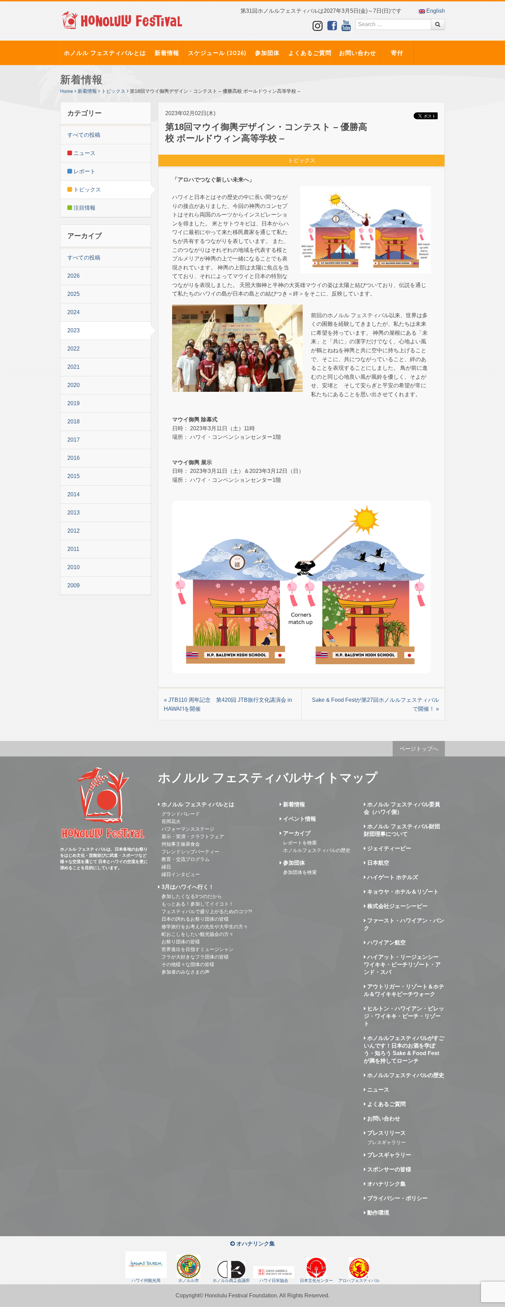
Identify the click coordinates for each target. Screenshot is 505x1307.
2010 (73, 567)
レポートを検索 (300, 842)
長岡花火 (171, 821)
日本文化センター (316, 1280)
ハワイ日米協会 (273, 1280)
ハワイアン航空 (386, 942)
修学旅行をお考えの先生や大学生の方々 (204, 926)
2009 (73, 585)
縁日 (166, 867)
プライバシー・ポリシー (397, 1198)
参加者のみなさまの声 (185, 972)
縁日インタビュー (180, 874)
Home (66, 91)
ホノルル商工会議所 (231, 1280)
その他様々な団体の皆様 (187, 964)
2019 (73, 403)
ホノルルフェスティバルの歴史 (316, 850)
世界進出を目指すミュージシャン (197, 949)
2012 (73, 531)
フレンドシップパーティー (190, 851)
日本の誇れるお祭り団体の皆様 (195, 919)
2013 (73, 513)
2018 (73, 421)
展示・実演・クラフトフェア (192, 836)
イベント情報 (299, 819)
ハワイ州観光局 (146, 1280)
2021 (73, 367)
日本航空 (377, 863)
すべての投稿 (83, 135)
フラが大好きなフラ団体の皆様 (195, 957)
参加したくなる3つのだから (191, 896)
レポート (84, 171)
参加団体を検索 (300, 872)
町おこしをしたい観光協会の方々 (197, 934)
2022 (73, 349)
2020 (73, 385)
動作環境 (377, 1213)
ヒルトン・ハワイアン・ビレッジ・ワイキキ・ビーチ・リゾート (404, 1016)
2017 (73, 440)
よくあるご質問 (310, 52)
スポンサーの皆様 (388, 1169)
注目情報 (84, 208)
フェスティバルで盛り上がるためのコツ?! (206, 911)
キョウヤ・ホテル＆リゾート (402, 892)
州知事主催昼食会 (180, 844)
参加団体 (267, 52)
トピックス (113, 91)
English (435, 11)
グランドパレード (180, 814)
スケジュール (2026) (217, 52)
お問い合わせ (357, 52)
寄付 (397, 52)
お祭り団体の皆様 (180, 941)
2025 (73, 294)
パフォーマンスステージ (187, 829)
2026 (73, 276)
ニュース (84, 153)
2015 (73, 476)
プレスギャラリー (386, 1142)
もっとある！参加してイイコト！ (197, 904)
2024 (73, 312)
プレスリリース (386, 1133)
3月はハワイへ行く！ (187, 887)
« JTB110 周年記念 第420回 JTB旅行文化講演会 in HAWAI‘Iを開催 (228, 704)
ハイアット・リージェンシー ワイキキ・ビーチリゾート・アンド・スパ (402, 964)
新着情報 (167, 52)
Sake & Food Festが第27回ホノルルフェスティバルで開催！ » (375, 704)
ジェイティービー (388, 848)
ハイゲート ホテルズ (392, 877)
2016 (73, 458)
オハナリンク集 (386, 1184)
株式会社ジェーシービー (397, 906)
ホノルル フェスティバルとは (105, 52)
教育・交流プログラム (185, 859)
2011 (73, 549)
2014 (73, 494)
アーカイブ (296, 833)
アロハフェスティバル (359, 1280)
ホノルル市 (188, 1280)
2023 (73, 330)
